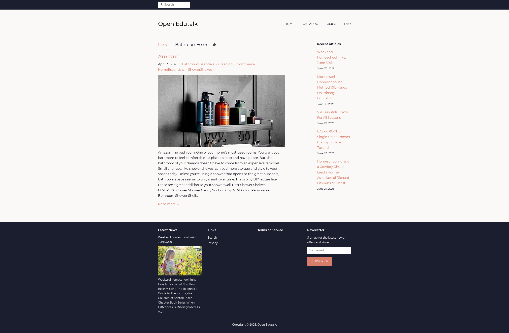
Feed (163, 44)
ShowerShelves (200, 69)
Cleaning (225, 64)
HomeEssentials (171, 69)
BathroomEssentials (198, 64)
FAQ (347, 24)
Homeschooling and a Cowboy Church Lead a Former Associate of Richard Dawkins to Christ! (333, 172)
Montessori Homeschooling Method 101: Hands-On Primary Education (332, 87)
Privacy (213, 243)
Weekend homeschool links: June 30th (331, 57)
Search (212, 237)
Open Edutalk (266, 324)
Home (290, 24)
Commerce (246, 64)
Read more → (169, 204)
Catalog (311, 24)
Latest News (167, 230)
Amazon (169, 56)
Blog (331, 24)
